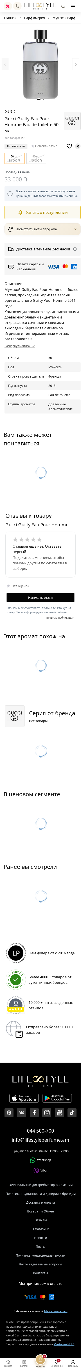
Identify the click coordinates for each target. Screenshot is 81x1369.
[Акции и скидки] (8, 6)
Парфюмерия (34, 18)
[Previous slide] (5, 64)
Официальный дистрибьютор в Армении (41, 1185)
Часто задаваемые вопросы (40, 1264)
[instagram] (46, 1112)
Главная (10, 18)
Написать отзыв (40, 597)
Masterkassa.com (56, 1311)
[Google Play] (57, 1098)
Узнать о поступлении (47, 212)
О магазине (41, 1229)
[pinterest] (9, 1112)
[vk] (21, 1112)
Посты (40, 1246)
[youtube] (59, 1112)
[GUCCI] (72, 121)
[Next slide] (75, 64)
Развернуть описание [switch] (19, 346)
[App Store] (24, 1098)
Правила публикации (60, 618)
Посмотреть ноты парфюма (36, 229)
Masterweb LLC (64, 1344)
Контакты (40, 1273)
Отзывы (40, 1220)
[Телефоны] (17, 6)
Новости (40, 1238)
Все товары (38, 720)
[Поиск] (63, 6)
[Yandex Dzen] (72, 1112)
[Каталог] (73, 6)
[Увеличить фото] (40, 64)
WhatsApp (44, 1160)
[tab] (39, 99)
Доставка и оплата (40, 1202)
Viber (43, 1170)
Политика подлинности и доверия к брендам (41, 1193)
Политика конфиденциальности (40, 1255)
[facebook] (34, 1112)
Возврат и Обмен (40, 1211)
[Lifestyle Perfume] (40, 6)
